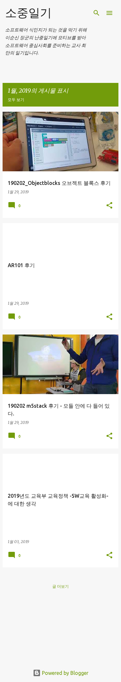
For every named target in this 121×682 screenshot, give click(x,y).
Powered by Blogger (64, 673)
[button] (109, 205)
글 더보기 (60, 586)
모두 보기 (16, 99)
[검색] (96, 13)
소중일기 (28, 12)
